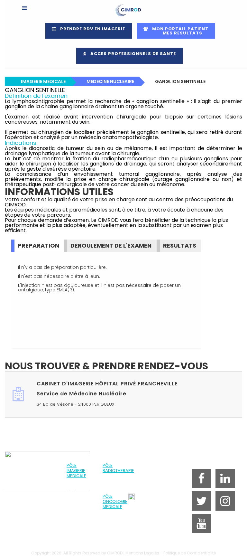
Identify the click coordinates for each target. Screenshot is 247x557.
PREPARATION (38, 245)
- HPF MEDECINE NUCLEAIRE (77, 496)
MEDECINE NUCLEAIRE (110, 81)
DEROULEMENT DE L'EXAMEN (110, 245)
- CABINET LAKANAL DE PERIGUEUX (77, 512)
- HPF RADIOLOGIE (78, 483)
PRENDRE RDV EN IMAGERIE (90, 29)
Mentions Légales (142, 553)
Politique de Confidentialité (189, 553)
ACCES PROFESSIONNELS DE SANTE (131, 54)
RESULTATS (179, 245)
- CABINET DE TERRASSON (79, 535)
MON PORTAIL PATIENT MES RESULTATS (177, 31)
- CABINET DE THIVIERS (79, 545)
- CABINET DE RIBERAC (79, 524)
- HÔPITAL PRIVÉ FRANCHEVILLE (116, 483)
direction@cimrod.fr (153, 503)
